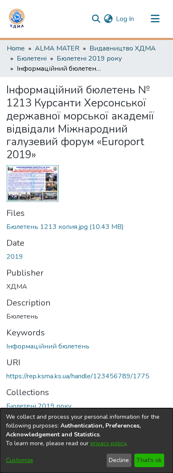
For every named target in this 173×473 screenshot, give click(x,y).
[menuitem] (108, 19)
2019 (14, 256)
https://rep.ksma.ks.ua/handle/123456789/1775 (77, 376)
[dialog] (86, 440)
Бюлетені (32, 58)
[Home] (16, 18)
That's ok (149, 460)
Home (16, 48)
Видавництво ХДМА (122, 48)
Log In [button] (125, 19)
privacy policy (108, 443)
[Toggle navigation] (155, 19)
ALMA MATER (57, 48)
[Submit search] (96, 19)
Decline (119, 460)
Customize (19, 460)
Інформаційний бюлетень (47, 346)
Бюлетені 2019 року (89, 58)
